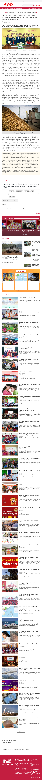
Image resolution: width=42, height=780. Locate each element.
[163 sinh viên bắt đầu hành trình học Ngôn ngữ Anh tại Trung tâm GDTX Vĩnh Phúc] (10, 413)
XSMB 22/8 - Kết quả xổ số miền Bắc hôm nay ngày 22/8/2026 (29, 496)
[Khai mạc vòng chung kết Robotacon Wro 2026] (10, 314)
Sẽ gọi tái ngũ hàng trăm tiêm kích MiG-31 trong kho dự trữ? (36, 243)
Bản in (14, 200)
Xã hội (10, 15)
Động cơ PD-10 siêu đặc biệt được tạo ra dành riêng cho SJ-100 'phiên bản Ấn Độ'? (29, 620)
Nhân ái (38, 8)
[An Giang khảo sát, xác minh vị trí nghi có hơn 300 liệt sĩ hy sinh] (10, 364)
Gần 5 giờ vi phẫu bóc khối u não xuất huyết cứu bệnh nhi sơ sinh (29, 718)
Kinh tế (25, 15)
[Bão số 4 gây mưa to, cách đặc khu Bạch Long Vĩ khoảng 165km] (8, 281)
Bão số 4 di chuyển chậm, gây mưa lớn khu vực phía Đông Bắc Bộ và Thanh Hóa (29, 607)
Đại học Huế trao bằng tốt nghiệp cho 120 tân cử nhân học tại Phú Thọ (29, 348)
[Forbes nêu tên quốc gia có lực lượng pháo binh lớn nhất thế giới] (27, 254)
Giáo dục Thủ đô (38, 5)
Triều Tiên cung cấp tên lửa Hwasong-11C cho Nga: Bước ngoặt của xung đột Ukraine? (29, 706)
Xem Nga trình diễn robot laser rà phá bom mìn (29, 767)
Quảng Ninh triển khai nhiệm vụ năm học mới (28, 656)
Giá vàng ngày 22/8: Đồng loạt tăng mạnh (28, 231)
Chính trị (21, 15)
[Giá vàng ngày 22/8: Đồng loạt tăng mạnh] (29, 224)
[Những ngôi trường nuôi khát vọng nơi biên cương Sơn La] (10, 376)
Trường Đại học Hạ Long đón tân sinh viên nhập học (29, 644)
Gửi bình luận (37, 213)
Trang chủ (3, 8)
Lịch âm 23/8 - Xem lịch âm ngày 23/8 (27, 297)
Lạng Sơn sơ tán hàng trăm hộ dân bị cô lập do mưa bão (29, 422)
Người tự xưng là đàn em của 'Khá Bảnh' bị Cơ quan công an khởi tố (29, 756)
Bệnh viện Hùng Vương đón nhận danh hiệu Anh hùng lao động (29, 731)
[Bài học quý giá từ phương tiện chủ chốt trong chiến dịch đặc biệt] (27, 266)
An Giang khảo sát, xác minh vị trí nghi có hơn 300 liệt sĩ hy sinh (29, 360)
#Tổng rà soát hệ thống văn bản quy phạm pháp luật (15, 12)
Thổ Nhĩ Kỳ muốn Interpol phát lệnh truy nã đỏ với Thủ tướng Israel (29, 743)
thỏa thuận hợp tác (13, 194)
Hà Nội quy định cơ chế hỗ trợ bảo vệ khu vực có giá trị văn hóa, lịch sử (29, 459)
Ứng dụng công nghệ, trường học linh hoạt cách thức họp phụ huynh (29, 335)
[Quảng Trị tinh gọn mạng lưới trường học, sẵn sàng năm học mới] (33, 281)
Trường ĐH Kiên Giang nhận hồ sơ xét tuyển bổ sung (29, 471)
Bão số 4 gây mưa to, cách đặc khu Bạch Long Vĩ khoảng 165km (8, 292)
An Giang (36, 194)
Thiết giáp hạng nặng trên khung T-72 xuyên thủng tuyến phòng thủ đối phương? (12, 256)
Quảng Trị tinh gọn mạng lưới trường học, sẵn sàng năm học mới (34, 292)
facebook (9, 200)
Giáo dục (7, 8)
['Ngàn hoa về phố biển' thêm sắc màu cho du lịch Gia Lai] (10, 327)
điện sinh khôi (12, 196)
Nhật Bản (27, 191)
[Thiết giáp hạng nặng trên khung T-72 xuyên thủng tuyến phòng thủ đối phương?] (12, 248)
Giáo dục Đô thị (15, 15)
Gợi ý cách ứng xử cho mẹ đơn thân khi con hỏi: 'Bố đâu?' (29, 385)
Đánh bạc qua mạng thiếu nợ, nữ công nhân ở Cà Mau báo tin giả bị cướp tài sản (29, 694)
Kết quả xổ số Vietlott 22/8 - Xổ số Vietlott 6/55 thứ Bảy (29, 508)
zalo (11, 200)
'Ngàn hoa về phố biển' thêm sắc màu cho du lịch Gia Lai (29, 323)
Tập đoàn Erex (19, 191)
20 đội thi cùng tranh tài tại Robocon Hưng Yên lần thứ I (29, 533)
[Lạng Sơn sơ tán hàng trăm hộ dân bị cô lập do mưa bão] (10, 426)
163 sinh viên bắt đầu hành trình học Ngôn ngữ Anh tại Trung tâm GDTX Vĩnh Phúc (29, 409)
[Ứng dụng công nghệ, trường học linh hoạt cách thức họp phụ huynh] (10, 339)
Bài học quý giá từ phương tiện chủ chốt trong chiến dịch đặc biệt (35, 266)
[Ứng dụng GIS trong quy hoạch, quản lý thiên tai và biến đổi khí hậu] (10, 401)
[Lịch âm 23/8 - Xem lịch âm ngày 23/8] (10, 302)
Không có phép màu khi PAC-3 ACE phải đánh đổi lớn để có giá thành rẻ (29, 669)
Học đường (34, 8)
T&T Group (11, 191)
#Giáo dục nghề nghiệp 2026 (28, 12)
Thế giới (3, 258)
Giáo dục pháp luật (18, 8)
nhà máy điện (22, 194)
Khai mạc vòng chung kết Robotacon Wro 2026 (29, 310)
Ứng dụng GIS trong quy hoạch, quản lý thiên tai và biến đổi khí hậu (29, 397)
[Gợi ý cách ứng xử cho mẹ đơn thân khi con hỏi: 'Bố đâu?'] (10, 389)
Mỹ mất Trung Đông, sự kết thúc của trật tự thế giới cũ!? (29, 521)
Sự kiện (5, 12)
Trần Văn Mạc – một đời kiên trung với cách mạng (28, 484)
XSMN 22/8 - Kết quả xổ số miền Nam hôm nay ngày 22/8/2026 (29, 558)
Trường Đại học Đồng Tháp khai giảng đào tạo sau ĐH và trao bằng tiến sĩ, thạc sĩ (29, 434)
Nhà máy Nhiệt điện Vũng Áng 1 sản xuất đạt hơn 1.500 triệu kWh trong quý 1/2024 (20, 187)
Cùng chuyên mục (8, 218)
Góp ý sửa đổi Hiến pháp (32, 15)
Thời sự (11, 8)
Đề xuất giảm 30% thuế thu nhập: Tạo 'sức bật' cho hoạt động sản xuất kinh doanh (13, 232)
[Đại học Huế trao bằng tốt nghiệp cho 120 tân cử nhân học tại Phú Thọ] (10, 352)
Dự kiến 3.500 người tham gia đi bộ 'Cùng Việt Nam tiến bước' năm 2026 (29, 595)
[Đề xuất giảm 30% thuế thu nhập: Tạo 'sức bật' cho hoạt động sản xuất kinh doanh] (14, 224)
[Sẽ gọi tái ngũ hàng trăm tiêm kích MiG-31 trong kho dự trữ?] (27, 243)
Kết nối (24, 8)
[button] (39, 281)
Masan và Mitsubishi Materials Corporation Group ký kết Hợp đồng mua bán (20, 184)
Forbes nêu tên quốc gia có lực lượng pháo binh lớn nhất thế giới (36, 254)
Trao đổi (28, 8)
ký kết (32, 191)
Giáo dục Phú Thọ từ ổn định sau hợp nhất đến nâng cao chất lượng (29, 582)
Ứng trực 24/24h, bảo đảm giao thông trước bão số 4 (29, 545)
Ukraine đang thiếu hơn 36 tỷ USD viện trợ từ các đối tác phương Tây (21, 292)
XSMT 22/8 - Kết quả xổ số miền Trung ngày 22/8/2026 (28, 681)
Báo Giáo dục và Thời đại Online (8, 5)
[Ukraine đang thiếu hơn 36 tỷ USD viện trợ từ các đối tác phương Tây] (21, 281)
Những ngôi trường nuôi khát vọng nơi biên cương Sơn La (28, 372)
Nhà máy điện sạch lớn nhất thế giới (12, 183)
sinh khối (29, 194)
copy (16, 200)
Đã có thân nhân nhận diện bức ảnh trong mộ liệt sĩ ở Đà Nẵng (29, 632)
